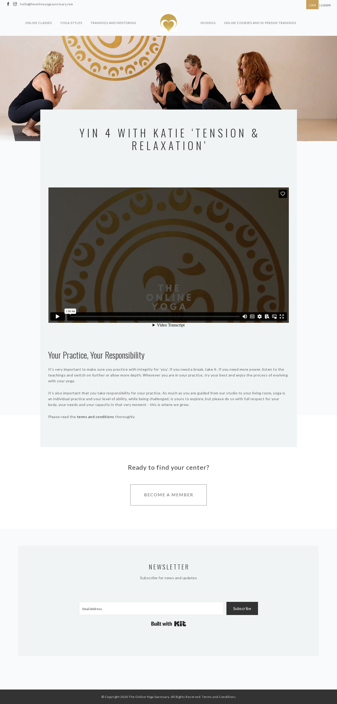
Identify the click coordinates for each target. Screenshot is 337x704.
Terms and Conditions (219, 697)
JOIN (312, 5)
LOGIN (326, 5)
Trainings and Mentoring (113, 22)
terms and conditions (95, 416)
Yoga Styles (71, 22)
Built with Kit (168, 623)
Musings (208, 22)
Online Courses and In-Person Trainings (260, 22)
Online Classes (38, 22)
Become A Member (168, 494)
